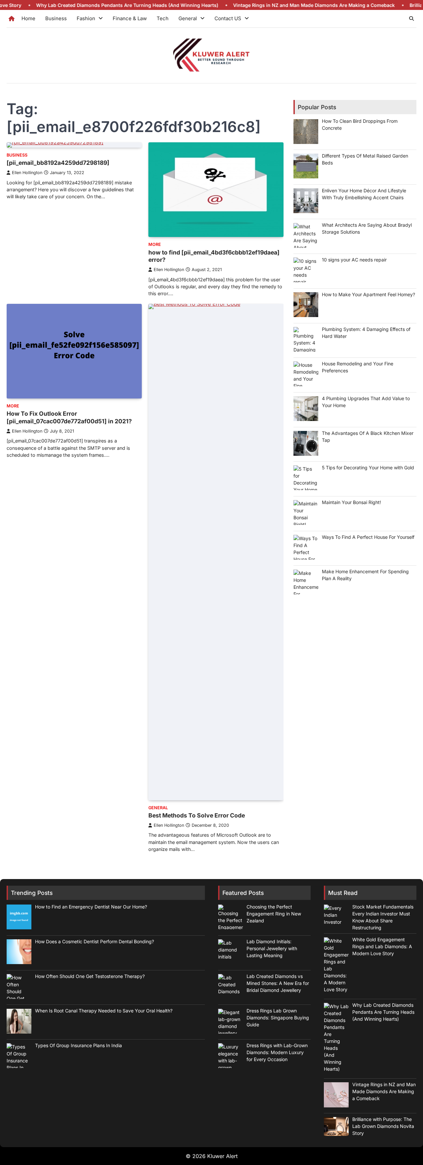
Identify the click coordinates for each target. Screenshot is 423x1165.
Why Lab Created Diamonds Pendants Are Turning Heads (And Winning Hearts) (98, 5)
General (187, 18)
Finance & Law (130, 18)
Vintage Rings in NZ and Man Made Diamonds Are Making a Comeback (284, 5)
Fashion (86, 18)
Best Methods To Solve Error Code (196, 815)
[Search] (411, 18)
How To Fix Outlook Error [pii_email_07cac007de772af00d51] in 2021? (69, 417)
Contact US (227, 18)
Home (28, 18)
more (154, 244)
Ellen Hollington (27, 172)
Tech (163, 18)
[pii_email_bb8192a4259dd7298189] (58, 162)
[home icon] (12, 18)
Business (56, 18)
